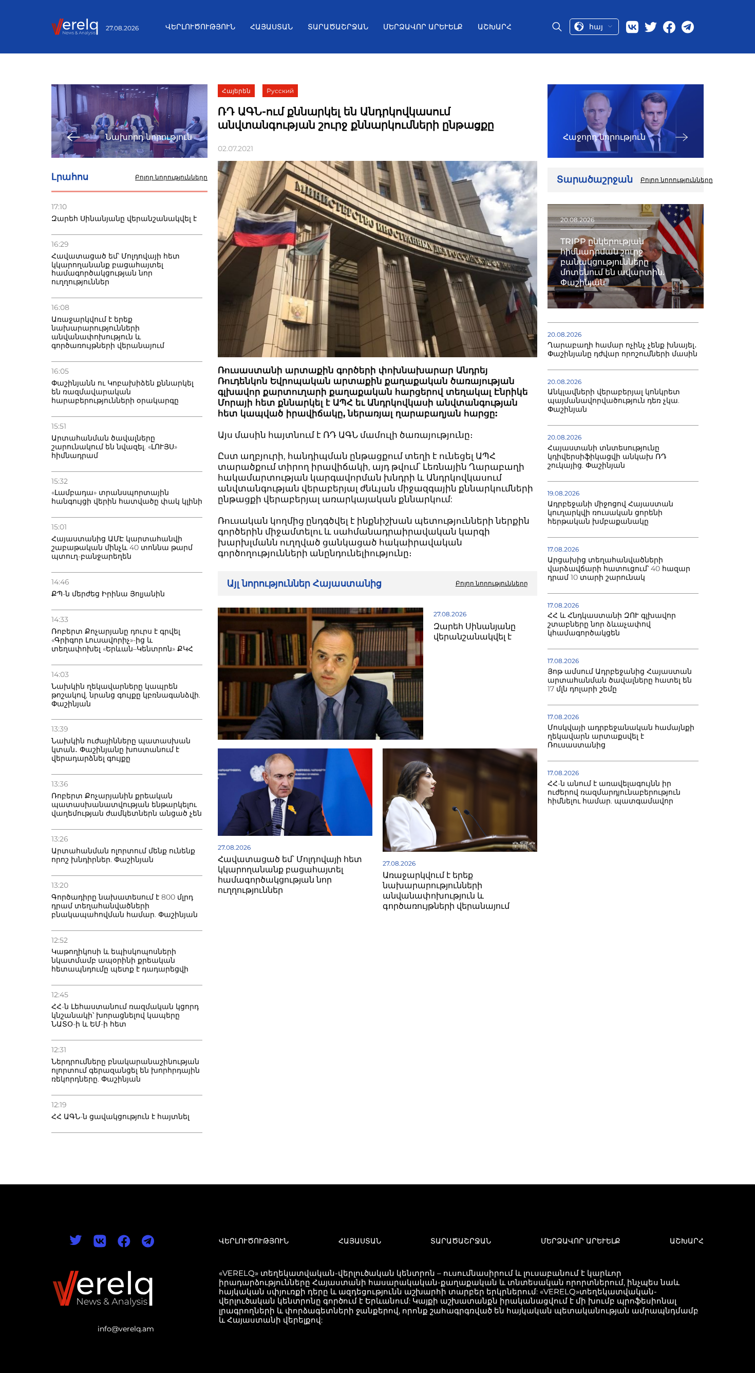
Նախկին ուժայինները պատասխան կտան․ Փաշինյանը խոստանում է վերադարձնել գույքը (121, 750)
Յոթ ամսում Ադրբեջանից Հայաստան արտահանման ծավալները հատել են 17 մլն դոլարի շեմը (620, 680)
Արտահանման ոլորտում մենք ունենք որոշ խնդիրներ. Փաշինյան (123, 855)
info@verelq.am (126, 1328)
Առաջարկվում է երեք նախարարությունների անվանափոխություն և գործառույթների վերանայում (107, 332)
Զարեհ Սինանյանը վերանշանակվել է (124, 218)
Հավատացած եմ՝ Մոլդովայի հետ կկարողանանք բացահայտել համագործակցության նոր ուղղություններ (115, 269)
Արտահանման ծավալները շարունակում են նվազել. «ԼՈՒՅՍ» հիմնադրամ (114, 447)
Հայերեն (236, 91)
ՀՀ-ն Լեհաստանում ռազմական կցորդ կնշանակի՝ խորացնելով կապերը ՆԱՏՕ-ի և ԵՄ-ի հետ (125, 1015)
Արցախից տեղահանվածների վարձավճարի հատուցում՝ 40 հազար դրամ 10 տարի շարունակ (619, 569)
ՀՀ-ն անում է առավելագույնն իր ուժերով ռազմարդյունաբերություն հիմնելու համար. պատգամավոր (614, 792)
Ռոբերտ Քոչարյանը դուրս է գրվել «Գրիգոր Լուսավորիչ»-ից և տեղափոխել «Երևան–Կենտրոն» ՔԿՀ (122, 640)
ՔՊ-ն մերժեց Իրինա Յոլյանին (108, 594)
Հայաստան (271, 26)
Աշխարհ (495, 26)
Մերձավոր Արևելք (423, 26)
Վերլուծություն (200, 26)
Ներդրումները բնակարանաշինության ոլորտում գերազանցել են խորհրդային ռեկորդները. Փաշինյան (125, 1070)
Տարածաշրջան (338, 26)
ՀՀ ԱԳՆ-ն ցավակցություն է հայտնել (120, 1116)
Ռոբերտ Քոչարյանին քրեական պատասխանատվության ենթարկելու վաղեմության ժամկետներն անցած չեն (126, 805)
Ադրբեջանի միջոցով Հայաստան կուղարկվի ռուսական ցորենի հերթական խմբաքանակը (610, 513)
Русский (280, 91)
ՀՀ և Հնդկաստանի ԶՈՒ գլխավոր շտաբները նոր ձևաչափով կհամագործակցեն (612, 624)
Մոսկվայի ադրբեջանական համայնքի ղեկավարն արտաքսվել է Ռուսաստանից (621, 736)
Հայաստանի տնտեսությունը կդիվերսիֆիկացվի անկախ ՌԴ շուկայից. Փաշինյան (607, 457)
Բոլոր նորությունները (171, 177)
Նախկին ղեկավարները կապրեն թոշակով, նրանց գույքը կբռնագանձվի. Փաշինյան (125, 695)
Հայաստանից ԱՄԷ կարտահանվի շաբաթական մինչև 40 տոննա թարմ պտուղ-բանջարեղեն (122, 548)
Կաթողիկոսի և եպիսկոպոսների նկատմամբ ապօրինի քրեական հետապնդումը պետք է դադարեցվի (119, 960)
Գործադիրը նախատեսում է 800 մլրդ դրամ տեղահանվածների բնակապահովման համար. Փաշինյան (124, 906)
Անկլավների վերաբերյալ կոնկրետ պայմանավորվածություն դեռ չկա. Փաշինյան (614, 401)
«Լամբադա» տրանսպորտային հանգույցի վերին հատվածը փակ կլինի (126, 497)
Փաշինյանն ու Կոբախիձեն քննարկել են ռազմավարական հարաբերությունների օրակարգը (122, 392)
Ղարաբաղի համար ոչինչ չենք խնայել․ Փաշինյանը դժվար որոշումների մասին (622, 349)
